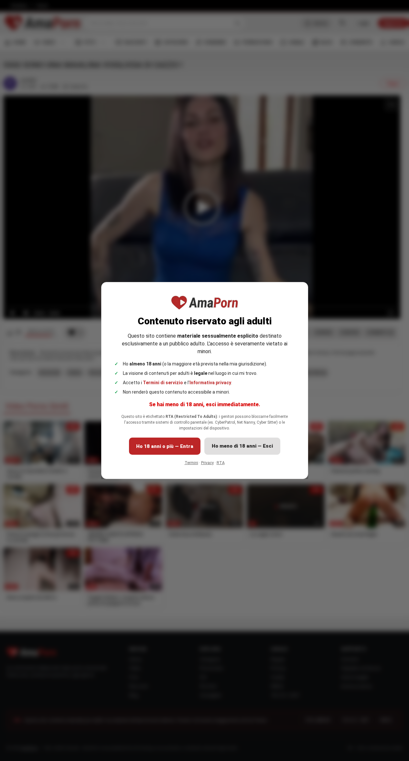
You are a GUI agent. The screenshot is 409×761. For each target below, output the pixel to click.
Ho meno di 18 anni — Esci (242, 446)
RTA (221, 463)
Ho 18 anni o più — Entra (164, 446)
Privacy (207, 463)
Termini (191, 463)
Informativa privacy (210, 382)
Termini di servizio (163, 382)
